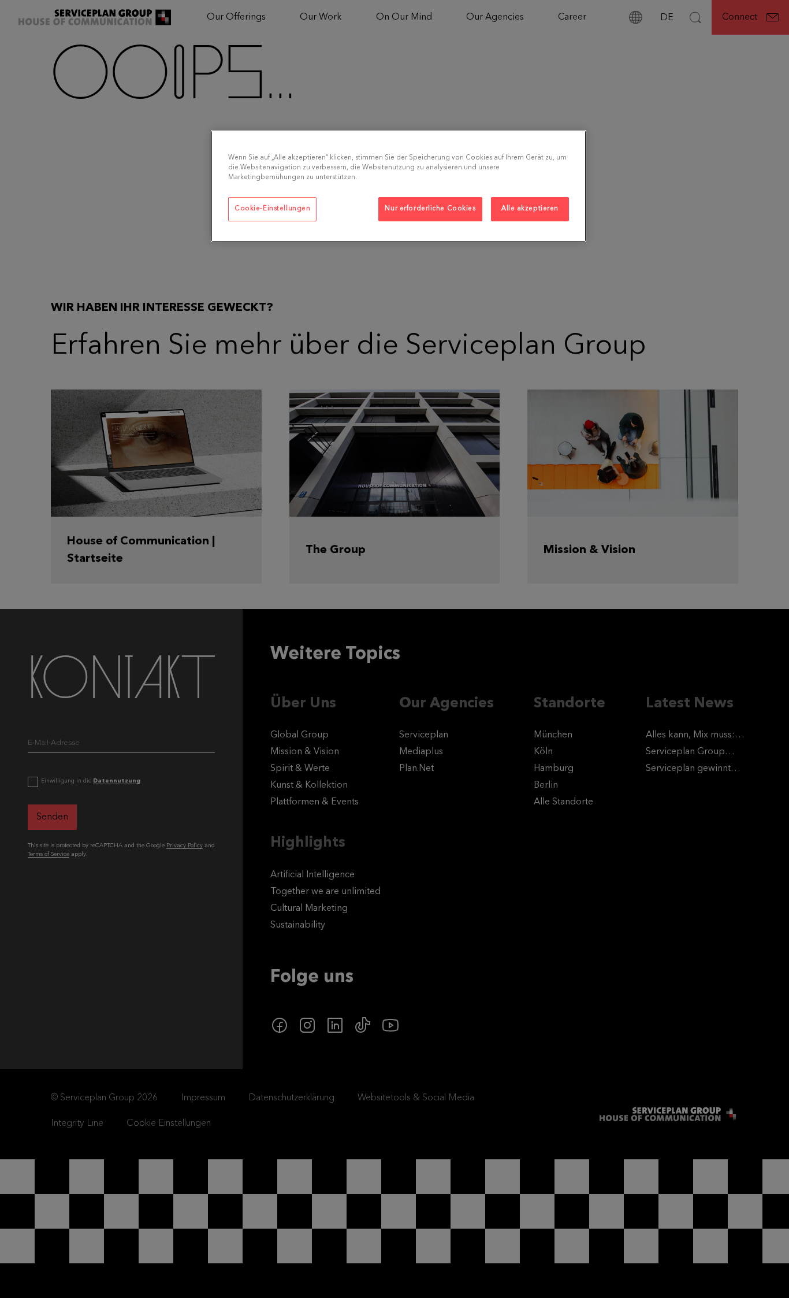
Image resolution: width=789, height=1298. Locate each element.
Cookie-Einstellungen (272, 208)
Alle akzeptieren (530, 208)
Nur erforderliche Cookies (430, 208)
